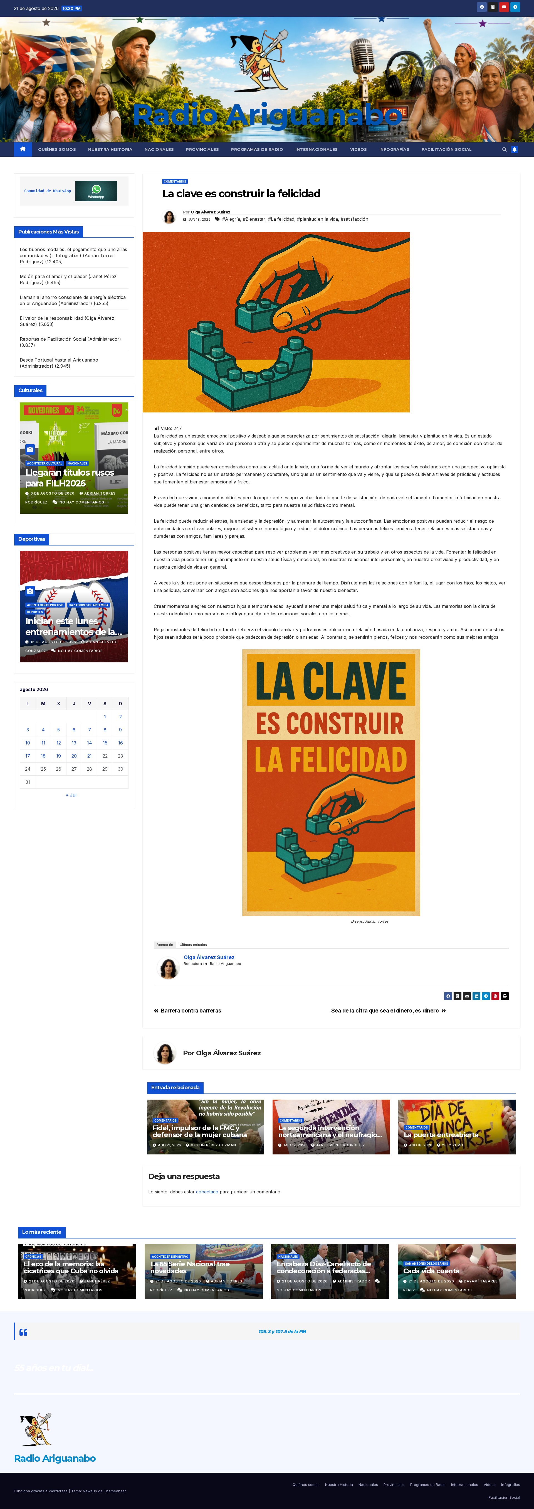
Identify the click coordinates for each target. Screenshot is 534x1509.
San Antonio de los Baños (48, 612)
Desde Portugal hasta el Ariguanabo (59, 360)
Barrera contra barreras (191, 1010)
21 (89, 756)
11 (43, 743)
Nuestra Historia (110, 149)
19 (58, 756)
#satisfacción (354, 219)
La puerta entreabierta (442, 1135)
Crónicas (33, 1256)
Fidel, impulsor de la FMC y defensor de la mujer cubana (200, 1131)
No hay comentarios (82, 502)
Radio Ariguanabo (267, 114)
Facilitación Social (447, 149)
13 (74, 743)
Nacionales (159, 149)
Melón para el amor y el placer (53, 276)
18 (43, 756)
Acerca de (165, 945)
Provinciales (202, 149)
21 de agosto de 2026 (52, 1281)
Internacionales (316, 149)
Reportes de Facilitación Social (53, 339)
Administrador (354, 1281)
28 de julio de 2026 (52, 493)
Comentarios (175, 181)
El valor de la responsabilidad (51, 318)
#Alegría (231, 219)
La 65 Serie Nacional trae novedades (190, 1267)
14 (89, 743)
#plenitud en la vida (317, 219)
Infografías (394, 149)
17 (27, 756)
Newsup (90, 1491)
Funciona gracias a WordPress (41, 1491)
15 (105, 743)
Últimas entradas (193, 945)
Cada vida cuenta (431, 1271)
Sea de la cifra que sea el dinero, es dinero (385, 1010)
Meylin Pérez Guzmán (213, 1145)
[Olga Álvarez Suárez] (168, 967)
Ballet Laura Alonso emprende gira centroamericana (65, 483)
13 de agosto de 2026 (54, 642)
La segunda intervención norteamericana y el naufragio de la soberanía (327, 1135)
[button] (504, 149)
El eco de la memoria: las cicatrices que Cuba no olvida (71, 1267)
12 (58, 743)
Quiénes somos (57, 149)
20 (74, 756)
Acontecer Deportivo (45, 605)
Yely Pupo (452, 1145)
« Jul (71, 795)
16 (120, 743)
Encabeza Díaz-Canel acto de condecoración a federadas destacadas (324, 1271)
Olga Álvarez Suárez (210, 212)
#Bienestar (254, 219)
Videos (358, 149)
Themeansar (115, 1491)
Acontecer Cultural (44, 463)
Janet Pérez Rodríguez (340, 1145)
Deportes (77, 605)
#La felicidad (281, 219)
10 (27, 743)
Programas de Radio (257, 149)
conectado (207, 1192)
